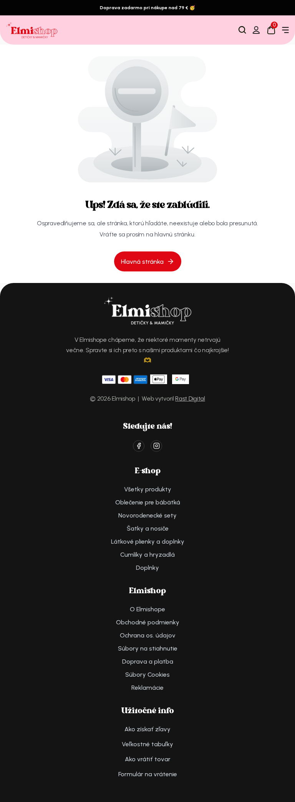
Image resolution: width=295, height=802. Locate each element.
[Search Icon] (242, 30)
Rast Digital (190, 398)
